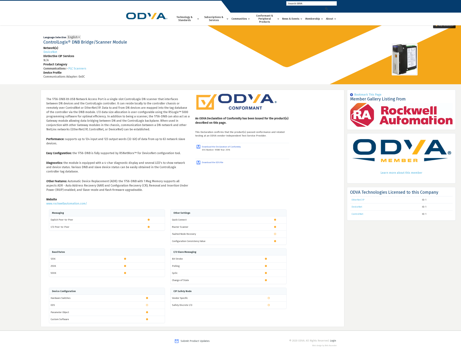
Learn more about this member (401, 172)
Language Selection (54, 37)
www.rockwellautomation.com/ (66, 203)
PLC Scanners (77, 68)
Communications (54, 68)
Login (333, 340)
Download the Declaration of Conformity (220, 146)
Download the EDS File (211, 162)
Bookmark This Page (367, 94)
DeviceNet (50, 52)
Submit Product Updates (194, 341)
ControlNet (357, 214)
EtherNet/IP (358, 199)
